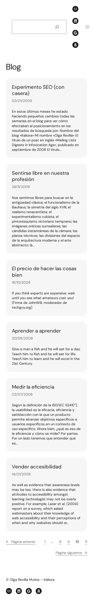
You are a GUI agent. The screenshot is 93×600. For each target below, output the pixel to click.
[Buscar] (57, 27)
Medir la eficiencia (33, 387)
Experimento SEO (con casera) (38, 90)
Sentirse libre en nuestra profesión (40, 176)
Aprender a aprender (36, 331)
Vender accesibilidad (37, 467)
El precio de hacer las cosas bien (44, 271)
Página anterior (20, 541)
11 (86, 541)
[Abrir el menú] (87, 27)
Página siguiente (71, 552)
